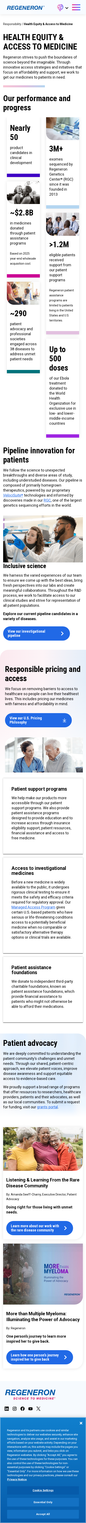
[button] (62, 8)
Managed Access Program (33, 907)
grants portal (47, 1107)
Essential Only (43, 1502)
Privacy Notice (17, 1479)
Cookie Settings (43, 1490)
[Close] (81, 1423)
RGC (47, 500)
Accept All (43, 1514)
